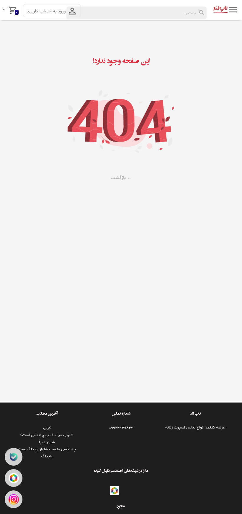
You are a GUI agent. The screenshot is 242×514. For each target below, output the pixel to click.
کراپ (47, 428)
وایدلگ (47, 456)
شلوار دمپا (47, 442)
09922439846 (121, 428)
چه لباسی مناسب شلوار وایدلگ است (47, 449)
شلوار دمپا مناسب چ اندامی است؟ (46, 435)
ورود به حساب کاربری (47, 11)
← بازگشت (121, 178)
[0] (4, 10)
